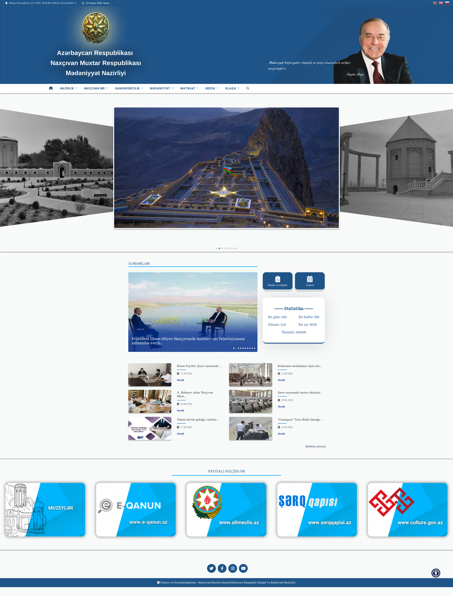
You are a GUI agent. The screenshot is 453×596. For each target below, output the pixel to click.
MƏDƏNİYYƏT (160, 88)
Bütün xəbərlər (317, 446)
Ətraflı (180, 380)
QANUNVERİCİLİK (128, 88)
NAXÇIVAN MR (95, 88)
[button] (216, 248)
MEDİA (211, 88)
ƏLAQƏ (231, 88)
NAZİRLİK (67, 88)
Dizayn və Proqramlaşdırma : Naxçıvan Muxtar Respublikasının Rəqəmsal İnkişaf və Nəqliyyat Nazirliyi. (228, 582)
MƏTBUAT (188, 88)
